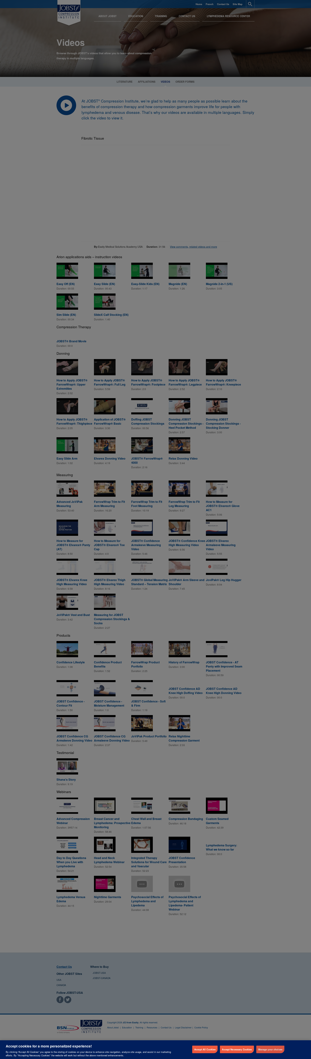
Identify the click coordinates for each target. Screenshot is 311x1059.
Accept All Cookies (205, 1049)
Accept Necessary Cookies (237, 1049)
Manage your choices (270, 1049)
